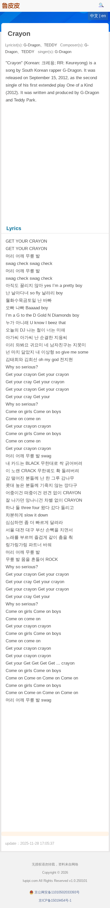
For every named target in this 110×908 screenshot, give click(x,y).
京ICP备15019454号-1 (55, 900)
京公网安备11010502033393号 (57, 892)
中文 (94, 16)
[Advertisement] (55, 163)
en (103, 16)
